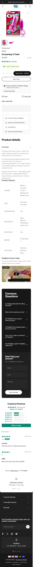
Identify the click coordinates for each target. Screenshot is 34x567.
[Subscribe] (28, 526)
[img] (6, 436)
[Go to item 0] (4, 42)
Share (5, 96)
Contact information (16, 564)
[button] (6, 61)
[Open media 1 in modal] (28, 13)
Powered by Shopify (21, 559)
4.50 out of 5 (21, 407)
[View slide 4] (19, 489)
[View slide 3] (17, 489)
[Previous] (2, 2)
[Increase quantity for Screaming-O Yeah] (10, 73)
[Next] (30, 2)
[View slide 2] (15, 489)
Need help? (27, 96)
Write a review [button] (16, 425)
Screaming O (6, 48)
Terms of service (23, 562)
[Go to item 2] (11, 42)
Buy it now (16, 79)
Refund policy (9, 562)
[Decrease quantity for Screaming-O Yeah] (3, 73)
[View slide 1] (13, 489)
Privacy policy (16, 562)
